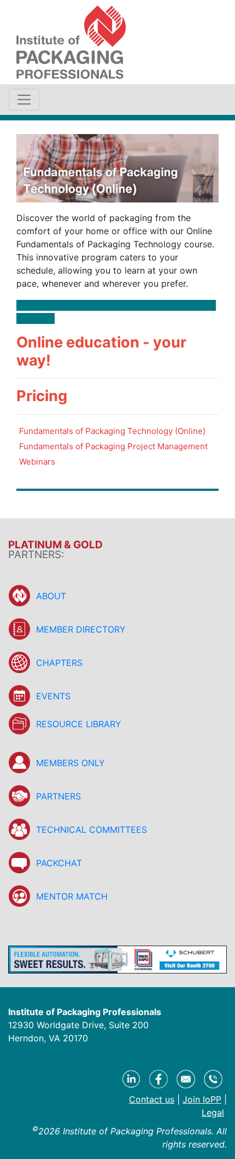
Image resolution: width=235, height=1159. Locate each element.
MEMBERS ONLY (70, 762)
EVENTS (53, 696)
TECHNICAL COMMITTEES (91, 829)
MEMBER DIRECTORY (81, 629)
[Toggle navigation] (24, 100)
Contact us (151, 1099)
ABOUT (51, 595)
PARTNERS (58, 796)
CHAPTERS (59, 662)
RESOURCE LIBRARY (78, 723)
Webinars (37, 461)
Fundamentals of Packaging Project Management (113, 446)
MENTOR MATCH (72, 896)
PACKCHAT (59, 862)
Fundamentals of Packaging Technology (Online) (112, 431)
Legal (213, 1112)
